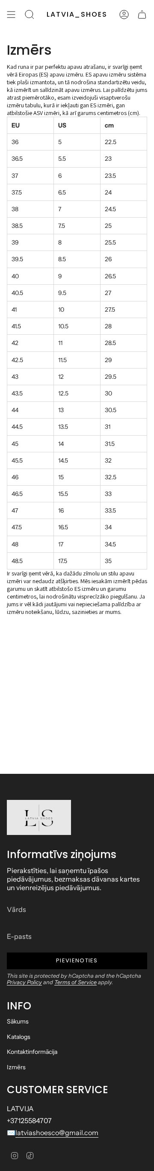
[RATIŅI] (142, 14)
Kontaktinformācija (32, 1052)
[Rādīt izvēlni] (11, 14)
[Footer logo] (39, 817)
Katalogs (18, 1037)
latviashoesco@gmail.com (56, 1132)
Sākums (18, 1021)
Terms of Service (75, 982)
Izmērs (16, 1067)
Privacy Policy (24, 982)
